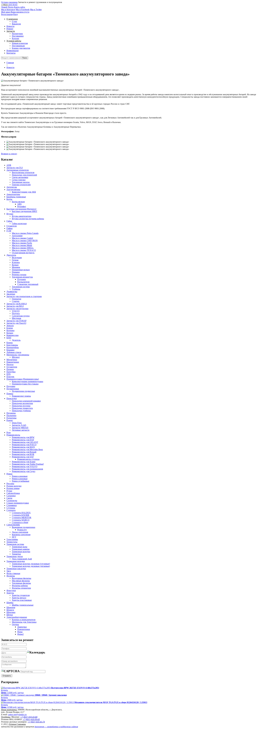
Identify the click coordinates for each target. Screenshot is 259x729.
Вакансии (16, 24)
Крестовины (12, 345)
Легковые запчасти (20, 430)
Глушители (11, 226)
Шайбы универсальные (22, 605)
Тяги (8, 571)
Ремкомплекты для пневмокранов (27, 469)
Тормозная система (15, 544)
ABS (19, 204)
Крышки (10, 350)
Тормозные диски (14, 556)
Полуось (16, 313)
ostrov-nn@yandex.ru (17, 714)
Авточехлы (11, 187)
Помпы (9, 393)
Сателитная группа (21, 316)
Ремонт (9, 29)
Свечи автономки (20, 177)
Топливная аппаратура (22, 277)
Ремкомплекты (13, 435)
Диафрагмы (11, 291)
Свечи (9, 498)
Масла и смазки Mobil (22, 245)
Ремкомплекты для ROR (23, 454)
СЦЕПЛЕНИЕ (13, 525)
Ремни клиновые (20, 476)
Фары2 (20, 634)
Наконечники (12, 362)
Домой (4, 7)
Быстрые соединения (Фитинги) (21, 209)
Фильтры (10, 576)
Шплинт (16, 357)
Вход (15, 14)
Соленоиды (11, 500)
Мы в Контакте (8, 9)
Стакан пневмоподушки (17, 503)
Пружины (11, 413)
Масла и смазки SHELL (23, 248)
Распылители (23, 282)
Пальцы (10, 369)
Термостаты (11, 542)
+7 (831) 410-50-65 (31, 719)
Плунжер (21, 279)
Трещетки (16, 554)
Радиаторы (11, 418)
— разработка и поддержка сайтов (56, 726)
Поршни (16, 272)
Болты (9, 199)
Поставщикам (18, 46)
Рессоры (10, 483)
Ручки (9, 491)
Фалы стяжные (13, 573)
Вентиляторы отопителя (23, 172)
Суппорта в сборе (20, 522)
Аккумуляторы (13, 189)
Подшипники (12, 389)
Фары (20, 632)
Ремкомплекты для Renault (24, 452)
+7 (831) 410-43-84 (28, 717)
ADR (8, 165)
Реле (8, 432)
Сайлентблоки (13, 493)
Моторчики (11, 359)
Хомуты (10, 593)
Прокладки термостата (22, 408)
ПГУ (14, 537)
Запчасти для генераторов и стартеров (24, 296)
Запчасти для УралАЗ (16, 323)
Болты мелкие (18, 201)
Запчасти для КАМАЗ (16, 304)
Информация (12, 50)
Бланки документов (21, 48)
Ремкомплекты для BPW (23, 437)
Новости (10, 26)
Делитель (16, 340)
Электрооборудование (16, 617)
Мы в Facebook (23, 9)
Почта (10, 7)
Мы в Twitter (36, 9)
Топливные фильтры (21, 583)
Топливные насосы (21, 182)
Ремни (9, 474)
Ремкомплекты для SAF (23, 457)
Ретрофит (21, 206)
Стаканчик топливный (27, 284)
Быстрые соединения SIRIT (24, 211)
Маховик (16, 267)
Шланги (10, 610)
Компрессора (12, 335)
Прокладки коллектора (22, 403)
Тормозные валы (19, 547)
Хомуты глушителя (21, 595)
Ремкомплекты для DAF (23, 440)
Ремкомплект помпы (21, 396)
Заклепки (10, 294)
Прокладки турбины (21, 410)
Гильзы (15, 260)
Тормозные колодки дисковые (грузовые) (31, 564)
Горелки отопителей (21, 184)
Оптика (15, 624)
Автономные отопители (17, 170)
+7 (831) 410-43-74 (36, 722)
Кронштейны (12, 347)
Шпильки (10, 612)
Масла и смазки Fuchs (22, 243)
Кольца (15, 265)
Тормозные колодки (21, 551)
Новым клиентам (20, 43)
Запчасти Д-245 (19, 425)
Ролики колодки (13, 486)
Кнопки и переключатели (23, 619)
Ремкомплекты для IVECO (24, 444)
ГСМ (8, 231)
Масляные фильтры (21, 581)
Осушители (11, 367)
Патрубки (11, 372)
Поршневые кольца (21, 270)
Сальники (11, 496)
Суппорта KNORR (20, 515)
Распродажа (17, 33)
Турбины (16, 289)
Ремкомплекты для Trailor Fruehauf (28, 464)
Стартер (15, 301)
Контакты (11, 53)
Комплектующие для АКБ (24, 192)
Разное (9, 420)
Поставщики (18, 36)
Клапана (16, 262)
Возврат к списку (9, 154)
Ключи (9, 328)
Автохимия (17, 235)
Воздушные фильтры (21, 578)
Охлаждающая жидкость (23, 253)
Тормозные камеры (21, 549)
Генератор (16, 299)
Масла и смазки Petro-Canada (25, 233)
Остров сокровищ (9, 2)
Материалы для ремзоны (17, 355)
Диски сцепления (20, 532)
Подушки (10, 386)
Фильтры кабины (20, 585)
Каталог (15, 38)
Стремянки (11, 505)
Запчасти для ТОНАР (16, 321)
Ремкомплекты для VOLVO (24, 466)
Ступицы (10, 508)
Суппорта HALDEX (21, 513)
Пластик (10, 376)
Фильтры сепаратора (21, 588)
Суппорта (11, 510)
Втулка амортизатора (21, 216)
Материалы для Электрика (24, 622)
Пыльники (11, 415)
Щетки (9, 615)
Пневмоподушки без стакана (25, 384)
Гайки (9, 221)
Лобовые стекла (13, 352)
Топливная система (21, 287)
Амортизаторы (13, 194)
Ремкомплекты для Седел (23, 471)
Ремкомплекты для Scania (23, 461)
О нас (14, 21)
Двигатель (11, 255)
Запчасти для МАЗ (15, 306)
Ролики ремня (12, 488)
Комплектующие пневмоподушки (27, 381)
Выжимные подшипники (23, 527)
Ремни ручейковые (20, 481)
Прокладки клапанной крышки (26, 401)
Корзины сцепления (21, 534)
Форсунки (11, 590)
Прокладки (11, 398)
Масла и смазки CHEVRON (25, 240)
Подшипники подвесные (23, 391)
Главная (10, 62)
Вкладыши (17, 257)
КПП (8, 338)
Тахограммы (12, 539)
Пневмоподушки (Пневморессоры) (22, 379)
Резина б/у (22, 530)
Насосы (9, 364)
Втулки (9, 214)
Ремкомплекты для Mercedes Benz (27, 449)
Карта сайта (19, 7)
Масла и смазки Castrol (22, 238)
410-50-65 (12, 5)
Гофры (9, 228)
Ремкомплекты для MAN (23, 447)
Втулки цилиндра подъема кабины (28, 218)
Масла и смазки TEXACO (24, 250)
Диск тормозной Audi (22, 559)
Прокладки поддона (21, 406)
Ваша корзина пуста (15, 12)
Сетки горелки (18, 180)
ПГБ (8, 374)
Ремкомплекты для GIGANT (25, 442)
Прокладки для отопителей (24, 175)
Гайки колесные (19, 223)
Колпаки (10, 330)
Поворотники (23, 629)
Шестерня (16, 318)
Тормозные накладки (16, 568)
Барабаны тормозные (16, 197)
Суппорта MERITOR (21, 517)
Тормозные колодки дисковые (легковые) (31, 566)
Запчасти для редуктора (17, 308)
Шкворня (10, 607)
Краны (9, 342)
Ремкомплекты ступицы (28, 459)
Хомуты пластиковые (22, 600)
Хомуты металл (19, 598)
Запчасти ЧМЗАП (20, 427)
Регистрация (7, 14)
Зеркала (10, 325)
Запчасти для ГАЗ (14, 167)
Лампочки (22, 627)
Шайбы (9, 602)
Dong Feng (17, 423)
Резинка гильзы (19, 274)
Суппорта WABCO (20, 520)
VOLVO (16, 311)
